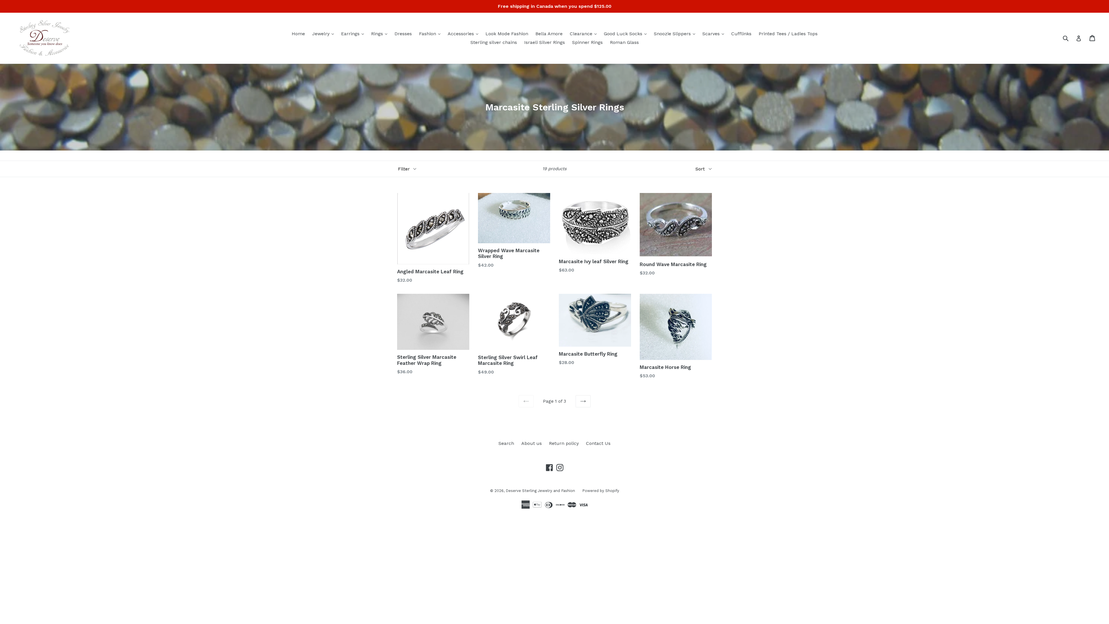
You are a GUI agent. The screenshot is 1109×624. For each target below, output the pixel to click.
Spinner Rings (587, 42)
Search (506, 443)
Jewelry (324, 33)
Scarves (714, 33)
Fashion (431, 33)
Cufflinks (741, 33)
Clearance (585, 33)
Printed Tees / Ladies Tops (788, 33)
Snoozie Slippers (676, 33)
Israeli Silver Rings (544, 42)
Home (298, 33)
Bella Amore (549, 33)
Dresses (403, 33)
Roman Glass (624, 42)
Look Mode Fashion (506, 33)
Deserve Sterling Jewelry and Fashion (540, 491)
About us (531, 443)
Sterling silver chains (493, 42)
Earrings (354, 33)
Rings (380, 33)
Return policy (564, 443)
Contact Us (598, 443)
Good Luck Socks (627, 33)
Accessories (464, 33)
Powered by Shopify (600, 491)
